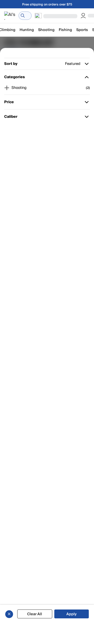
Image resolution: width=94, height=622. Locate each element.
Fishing (65, 30)
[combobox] (25, 15)
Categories (14, 78)
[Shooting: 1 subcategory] (6, 87)
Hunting (27, 30)
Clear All (34, 614)
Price (11, 103)
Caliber (11, 118)
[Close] (9, 614)
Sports (82, 30)
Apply (71, 614)
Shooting (46, 30)
